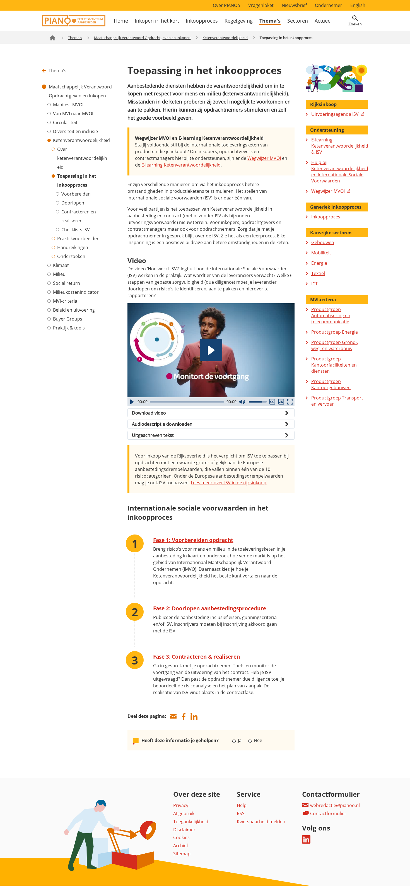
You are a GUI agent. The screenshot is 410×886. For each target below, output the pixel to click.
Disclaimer (184, 830)
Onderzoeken (71, 256)
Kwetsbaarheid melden (261, 821)
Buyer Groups (67, 319)
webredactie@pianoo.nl (334, 805)
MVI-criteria (65, 301)
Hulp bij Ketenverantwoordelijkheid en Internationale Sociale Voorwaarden (339, 171)
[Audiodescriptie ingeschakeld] (281, 401)
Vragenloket (261, 5)
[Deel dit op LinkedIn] (194, 716)
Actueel (323, 20)
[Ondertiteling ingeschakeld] (272, 401)
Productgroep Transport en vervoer (337, 401)
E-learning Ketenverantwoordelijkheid (181, 165)
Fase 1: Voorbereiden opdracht (193, 539)
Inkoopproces (202, 20)
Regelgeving (239, 20)
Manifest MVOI (68, 105)
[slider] (187, 402)
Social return (66, 283)
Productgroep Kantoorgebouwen (331, 384)
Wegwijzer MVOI (264, 158)
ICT (314, 284)
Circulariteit (65, 122)
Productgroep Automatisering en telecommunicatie (330, 315)
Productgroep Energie (334, 332)
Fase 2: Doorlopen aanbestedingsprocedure (209, 608)
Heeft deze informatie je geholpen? (180, 740)
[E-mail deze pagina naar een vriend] (173, 716)
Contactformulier (327, 813)
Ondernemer (328, 5)
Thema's (270, 20)
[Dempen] (242, 401)
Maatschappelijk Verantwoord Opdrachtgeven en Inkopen (142, 37)
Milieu (59, 274)
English (357, 5)
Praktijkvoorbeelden (78, 238)
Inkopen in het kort (157, 20)
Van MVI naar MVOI (73, 113)
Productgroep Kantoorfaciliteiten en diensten (334, 365)
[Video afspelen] (211, 350)
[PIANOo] (73, 25)
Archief (180, 845)
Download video (149, 413)
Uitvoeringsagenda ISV (335, 114)
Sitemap (181, 854)
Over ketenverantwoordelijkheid (82, 158)
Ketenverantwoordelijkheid (225, 37)
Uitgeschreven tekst (153, 435)
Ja (240, 740)
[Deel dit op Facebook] (183, 716)
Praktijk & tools (69, 328)
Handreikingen (72, 247)
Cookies (181, 837)
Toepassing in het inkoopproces (76, 180)
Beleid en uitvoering (74, 310)
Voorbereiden (76, 194)
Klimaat (61, 265)
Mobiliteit (321, 253)
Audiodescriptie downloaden (162, 424)
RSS (241, 813)
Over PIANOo (226, 5)
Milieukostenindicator (76, 292)
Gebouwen (322, 242)
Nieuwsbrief (294, 5)
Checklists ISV (75, 230)
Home (121, 20)
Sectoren (297, 20)
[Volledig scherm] (290, 401)
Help (242, 805)
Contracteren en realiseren (78, 216)
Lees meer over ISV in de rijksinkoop (228, 483)
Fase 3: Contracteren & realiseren (196, 656)
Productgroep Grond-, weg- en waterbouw (334, 345)
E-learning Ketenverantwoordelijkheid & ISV (339, 146)
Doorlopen (72, 203)
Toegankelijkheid (190, 821)
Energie (319, 263)
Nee (257, 740)
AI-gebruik (183, 813)
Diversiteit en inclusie (75, 131)
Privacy (180, 805)
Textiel (318, 273)
